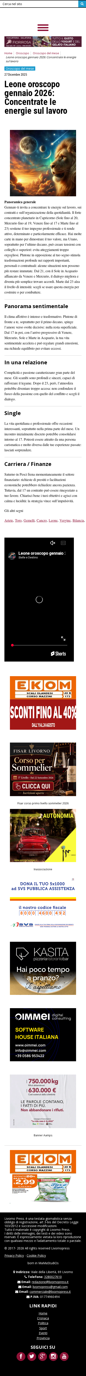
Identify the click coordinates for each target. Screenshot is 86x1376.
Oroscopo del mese (46, 53)
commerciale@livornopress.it (50, 1291)
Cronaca (43, 1318)
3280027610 (53, 1277)
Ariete (8, 520)
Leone (53, 520)
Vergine (65, 520)
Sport (43, 1328)
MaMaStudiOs (48, 1263)
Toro (18, 520)
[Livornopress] (35, 15)
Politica (43, 1323)
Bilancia (78, 520)
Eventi (43, 1333)
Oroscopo (22, 53)
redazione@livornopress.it (50, 1282)
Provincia (43, 1338)
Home (8, 53)
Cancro (42, 520)
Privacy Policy (14, 1255)
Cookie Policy (36, 1255)
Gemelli (29, 520)
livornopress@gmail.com (50, 1287)
